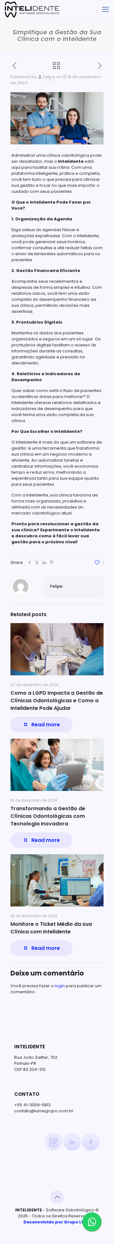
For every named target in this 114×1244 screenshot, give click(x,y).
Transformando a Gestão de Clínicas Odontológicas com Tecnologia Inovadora (47, 816)
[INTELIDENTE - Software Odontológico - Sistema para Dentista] (32, 9)
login (60, 986)
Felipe (49, 77)
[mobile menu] (105, 9)
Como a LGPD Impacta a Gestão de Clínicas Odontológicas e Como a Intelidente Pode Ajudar (56, 700)
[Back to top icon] (57, 1197)
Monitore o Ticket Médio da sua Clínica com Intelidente (51, 927)
